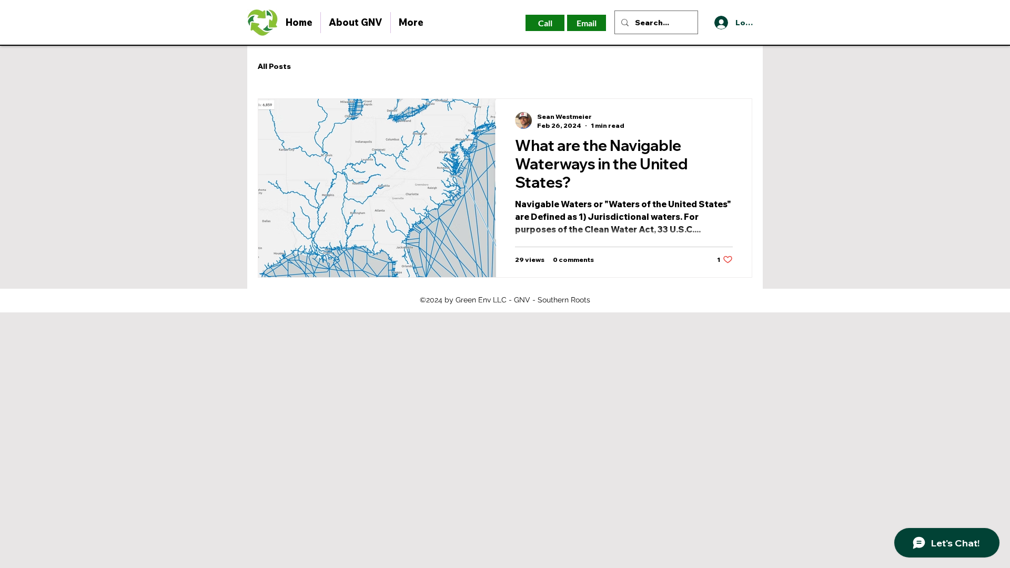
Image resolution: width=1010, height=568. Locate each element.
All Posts (274, 66)
